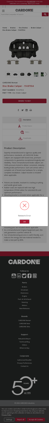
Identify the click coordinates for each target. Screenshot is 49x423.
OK (24, 221)
